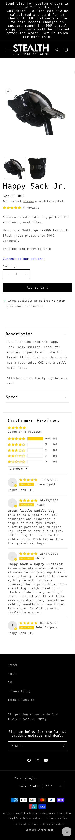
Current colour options (23, 259)
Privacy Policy (19, 691)
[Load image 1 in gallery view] (14, 168)
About (12, 673)
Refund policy (32, 818)
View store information (25, 306)
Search (13, 665)
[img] (29, 480)
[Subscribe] (63, 745)
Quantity (9, 266)
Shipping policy (54, 824)
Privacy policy (56, 818)
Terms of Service (21, 699)
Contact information (40, 830)
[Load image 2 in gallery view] (37, 168)
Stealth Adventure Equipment (35, 813)
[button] (7, 50)
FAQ (10, 682)
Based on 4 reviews (24, 431)
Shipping (28, 201)
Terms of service (26, 824)
